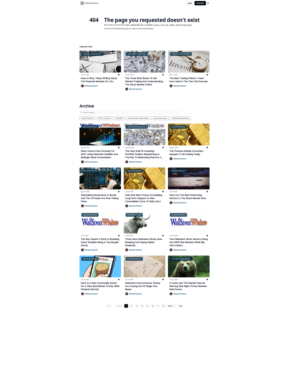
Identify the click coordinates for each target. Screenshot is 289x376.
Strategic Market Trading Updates (138, 118)
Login (190, 3)
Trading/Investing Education (180, 118)
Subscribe (200, 3)
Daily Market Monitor (160, 118)
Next (170, 306)
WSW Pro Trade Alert (104, 118)
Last (180, 306)
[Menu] (208, 3)
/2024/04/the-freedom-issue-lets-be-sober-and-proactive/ (161, 25)
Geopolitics (119, 118)
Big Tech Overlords (87, 118)
